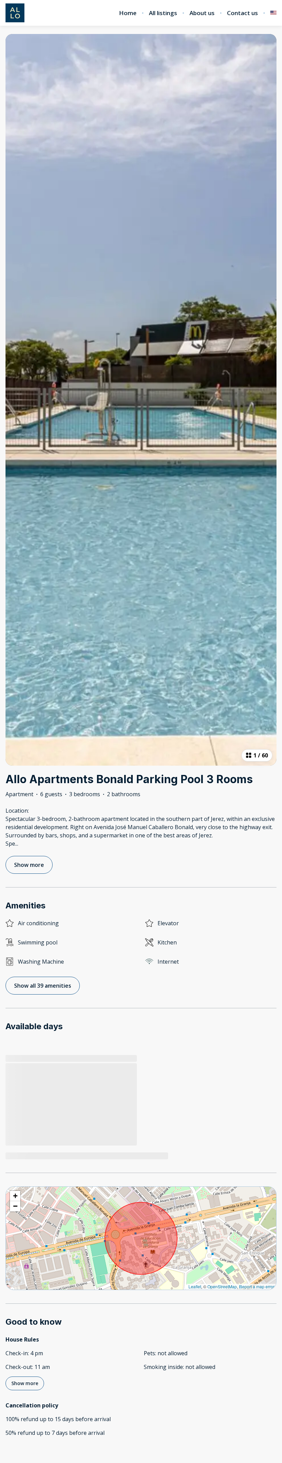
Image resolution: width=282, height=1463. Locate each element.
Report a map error (256, 1286)
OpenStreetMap (222, 1286)
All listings (163, 13)
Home (128, 13)
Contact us (242, 13)
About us (202, 13)
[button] (15, 1196)
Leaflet (194, 1286)
